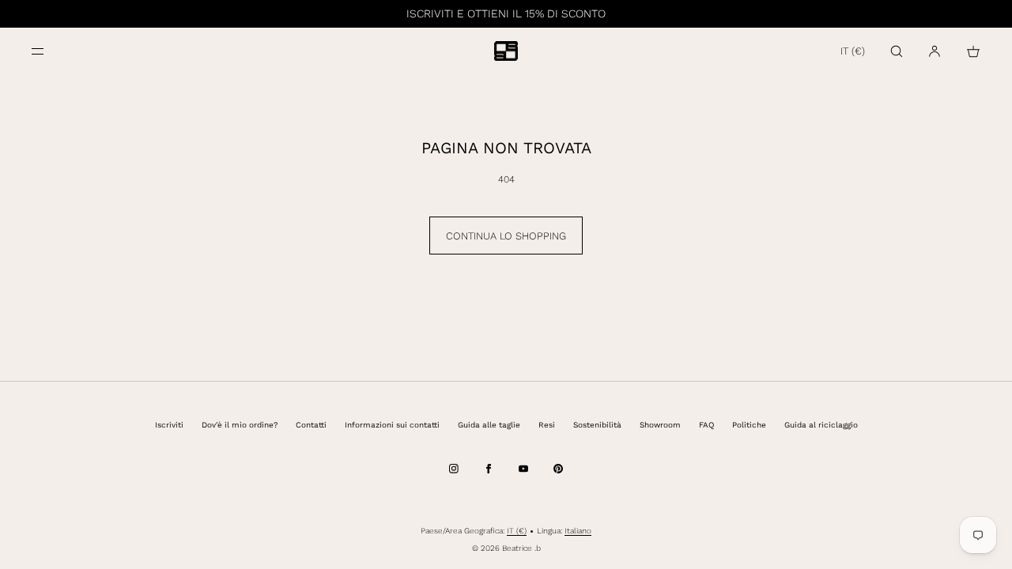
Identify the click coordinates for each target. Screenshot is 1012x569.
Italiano (578, 530)
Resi (546, 424)
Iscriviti (169, 424)
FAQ (706, 424)
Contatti (311, 424)
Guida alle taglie (489, 424)
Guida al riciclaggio (821, 424)
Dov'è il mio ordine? (240, 424)
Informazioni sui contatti (392, 424)
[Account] (934, 51)
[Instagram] (453, 468)
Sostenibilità (597, 424)
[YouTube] (523, 468)
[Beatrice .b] (506, 51)
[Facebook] (488, 468)
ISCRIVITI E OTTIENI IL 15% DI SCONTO (506, 13)
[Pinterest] (558, 468)
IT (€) (852, 51)
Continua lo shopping (506, 236)
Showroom (660, 424)
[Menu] (51, 51)
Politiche (749, 424)
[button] (897, 51)
